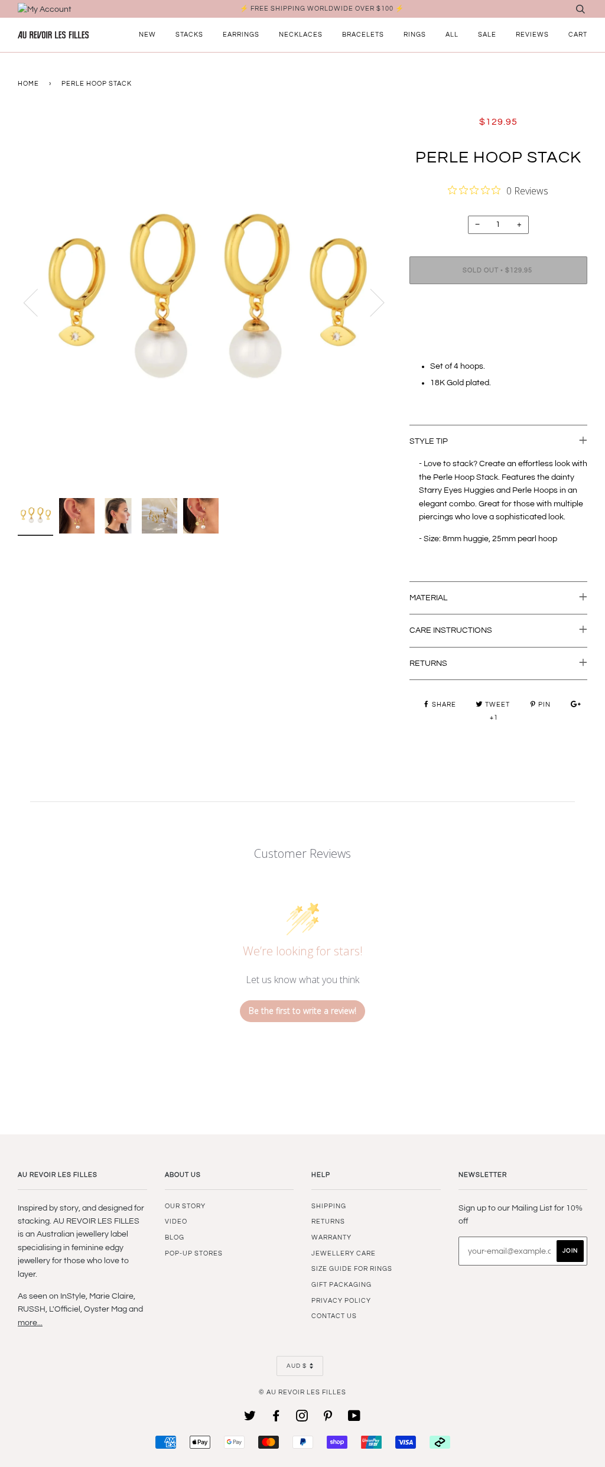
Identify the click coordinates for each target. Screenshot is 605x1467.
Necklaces (301, 34)
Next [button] (370, 302)
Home (28, 83)
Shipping (328, 1206)
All (451, 34)
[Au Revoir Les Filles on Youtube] (354, 1418)
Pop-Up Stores (194, 1253)
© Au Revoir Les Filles (302, 1392)
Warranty (331, 1237)
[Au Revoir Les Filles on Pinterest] (328, 1418)
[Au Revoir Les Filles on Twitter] (250, 1418)
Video (176, 1221)
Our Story (185, 1206)
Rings (415, 34)
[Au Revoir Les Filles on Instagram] (302, 1418)
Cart (577, 34)
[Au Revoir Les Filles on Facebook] (276, 1418)
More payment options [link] (498, 334)
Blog (174, 1237)
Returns (328, 1221)
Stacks (189, 34)
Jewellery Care (343, 1253)
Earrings (241, 34)
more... (30, 1323)
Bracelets (363, 34)
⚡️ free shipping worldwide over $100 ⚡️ (322, 8)
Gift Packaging (341, 1284)
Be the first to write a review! (302, 1010)
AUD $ (297, 1366)
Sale (487, 34)
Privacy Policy (341, 1300)
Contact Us (334, 1316)
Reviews (532, 34)
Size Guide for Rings (351, 1269)
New (147, 34)
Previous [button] (38, 302)
